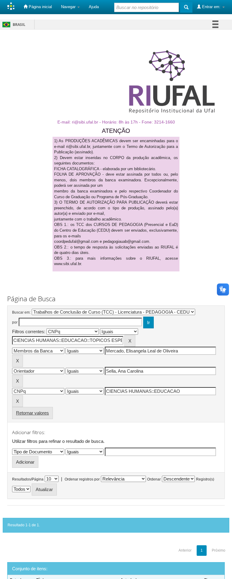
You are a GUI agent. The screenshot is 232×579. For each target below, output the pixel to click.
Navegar (69, 7)
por (15, 322)
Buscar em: (21, 312)
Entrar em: (211, 7)
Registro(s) (205, 479)
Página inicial (39, 7)
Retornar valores (32, 412)
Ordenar (154, 479)
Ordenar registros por (82, 479)
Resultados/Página (28, 479)
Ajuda (94, 7)
